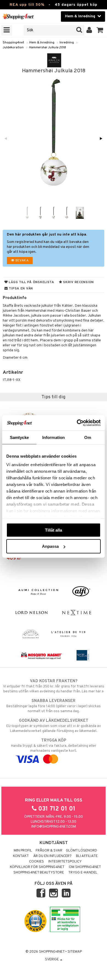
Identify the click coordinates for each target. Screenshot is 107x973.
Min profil (23, 850)
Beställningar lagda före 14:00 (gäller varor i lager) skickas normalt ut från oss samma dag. (53, 706)
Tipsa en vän (20, 288)
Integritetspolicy (65, 861)
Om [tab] (87, 437)
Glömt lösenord (81, 850)
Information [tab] (53, 437)
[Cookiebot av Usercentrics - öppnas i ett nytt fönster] (77, 423)
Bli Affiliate (87, 856)
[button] (100, 30)
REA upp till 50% (27, 4)
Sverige (52, 959)
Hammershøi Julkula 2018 (47, 47)
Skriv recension (78, 282)
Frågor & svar (49, 850)
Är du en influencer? (52, 856)
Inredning (67, 42)
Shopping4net (13, 42)
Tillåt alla (53, 529)
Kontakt (21, 856)
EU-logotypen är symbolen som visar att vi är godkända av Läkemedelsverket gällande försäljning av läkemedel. (53, 725)
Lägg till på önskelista (31, 282)
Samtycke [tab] (19, 437)
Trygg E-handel (82, 872)
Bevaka (21, 260)
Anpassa (50, 546)
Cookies (36, 861)
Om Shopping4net (85, 867)
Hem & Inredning (41, 42)
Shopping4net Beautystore (38, 872)
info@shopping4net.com (53, 827)
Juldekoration (13, 47)
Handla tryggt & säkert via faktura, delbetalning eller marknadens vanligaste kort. (53, 745)
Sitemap (74, 952)
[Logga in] (89, 30)
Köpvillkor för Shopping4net (37, 867)
